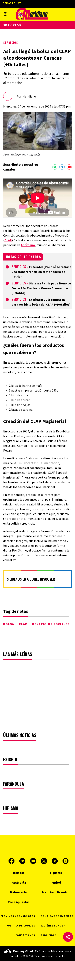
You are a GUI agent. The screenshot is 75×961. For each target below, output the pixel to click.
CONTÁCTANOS (25, 935)
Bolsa (8, 624)
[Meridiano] (32, 14)
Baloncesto (18, 892)
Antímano (28, 245)
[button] (68, 937)
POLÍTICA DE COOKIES (20, 925)
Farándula (19, 882)
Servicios (10, 42)
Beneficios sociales (51, 624)
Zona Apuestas (19, 902)
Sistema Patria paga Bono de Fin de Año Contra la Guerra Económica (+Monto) (41, 288)
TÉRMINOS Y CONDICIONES (17, 916)
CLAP (8, 240)
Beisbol (18, 873)
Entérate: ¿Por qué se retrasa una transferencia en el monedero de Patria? (41, 271)
